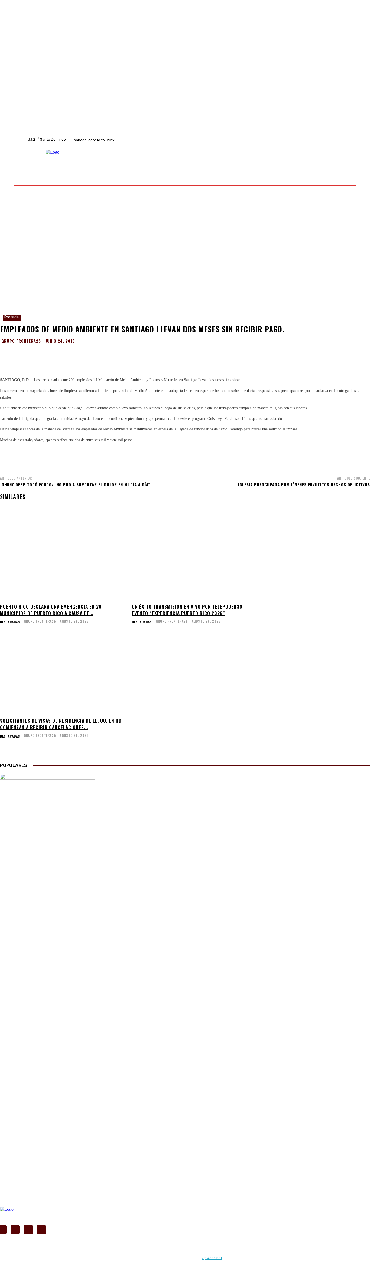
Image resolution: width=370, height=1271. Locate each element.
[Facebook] (153, 139)
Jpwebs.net (212, 1258)
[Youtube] (174, 139)
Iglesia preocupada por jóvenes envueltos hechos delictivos (304, 484)
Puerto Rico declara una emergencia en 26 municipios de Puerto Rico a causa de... (51, 609)
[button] (337, 178)
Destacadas (10, 622)
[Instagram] (160, 139)
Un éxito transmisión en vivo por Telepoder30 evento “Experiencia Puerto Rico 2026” (187, 609)
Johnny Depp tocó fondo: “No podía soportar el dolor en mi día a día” (75, 484)
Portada (11, 317)
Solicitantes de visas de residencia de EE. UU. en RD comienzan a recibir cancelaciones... (61, 724)
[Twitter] (167, 139)
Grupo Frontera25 (21, 341)
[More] (240, 354)
